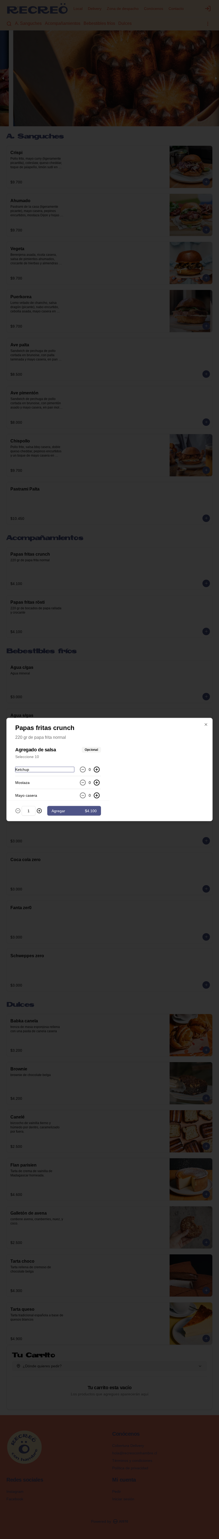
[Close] (206, 725)
